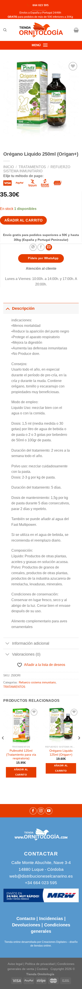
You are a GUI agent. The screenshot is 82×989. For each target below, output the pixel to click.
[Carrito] (76, 30)
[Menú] (46, 45)
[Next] (79, 746)
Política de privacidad (40, 964)
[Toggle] (7, 308)
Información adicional (30, 643)
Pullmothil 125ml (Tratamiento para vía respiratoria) (21, 754)
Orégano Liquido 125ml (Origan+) (61, 752)
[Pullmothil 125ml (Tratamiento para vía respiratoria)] (21, 725)
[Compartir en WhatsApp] (33, 247)
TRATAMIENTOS (32, 167)
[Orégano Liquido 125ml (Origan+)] (61, 725)
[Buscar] (5, 30)
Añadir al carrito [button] (21, 772)
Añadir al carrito (23, 220)
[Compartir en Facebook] (41, 247)
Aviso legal (15, 964)
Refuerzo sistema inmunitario (37, 682)
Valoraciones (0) (26, 654)
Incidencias (50, 918)
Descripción (23, 308)
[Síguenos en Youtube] (48, 811)
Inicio (8, 167)
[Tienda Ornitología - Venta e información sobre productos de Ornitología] (41, 30)
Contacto (25, 918)
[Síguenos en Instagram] (41, 811)
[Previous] (3, 746)
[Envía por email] (48, 247)
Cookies (42, 969)
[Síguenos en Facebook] (33, 811)
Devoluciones (26, 924)
